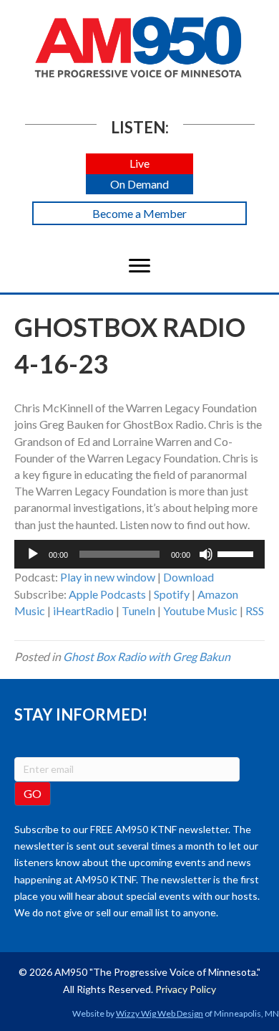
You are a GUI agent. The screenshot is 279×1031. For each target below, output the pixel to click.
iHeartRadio (83, 610)
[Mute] (206, 554)
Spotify (172, 594)
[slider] (237, 553)
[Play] (33, 554)
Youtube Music (200, 610)
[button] (139, 163)
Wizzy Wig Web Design (159, 1013)
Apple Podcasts (107, 594)
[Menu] (139, 266)
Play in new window (107, 577)
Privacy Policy (185, 989)
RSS (254, 610)
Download (188, 577)
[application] (139, 554)
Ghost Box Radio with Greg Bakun (146, 656)
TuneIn (138, 610)
